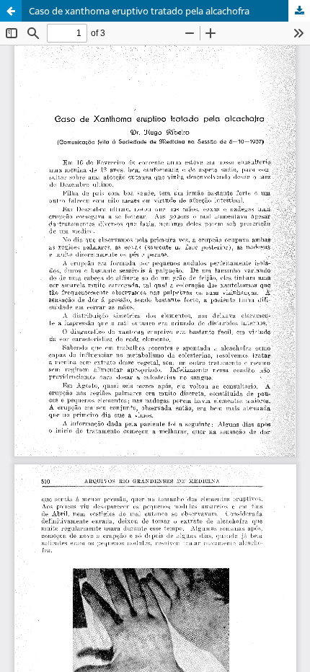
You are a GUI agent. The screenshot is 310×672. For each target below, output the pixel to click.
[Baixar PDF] (299, 11)
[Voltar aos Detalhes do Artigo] (11, 11)
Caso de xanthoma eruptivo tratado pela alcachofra (139, 10)
